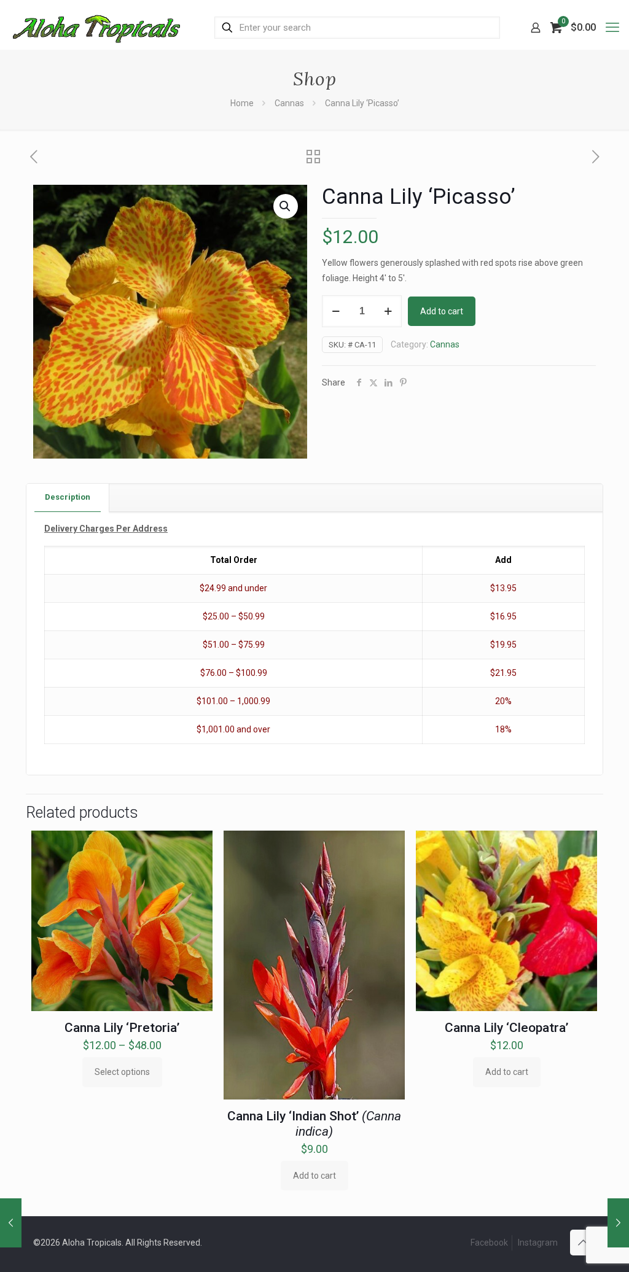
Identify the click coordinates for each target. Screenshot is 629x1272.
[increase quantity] (388, 311)
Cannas (289, 103)
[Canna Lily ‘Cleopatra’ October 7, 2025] (618, 1222)
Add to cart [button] (314, 1176)
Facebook (489, 1242)
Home (242, 103)
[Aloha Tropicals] (96, 27)
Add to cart (441, 311)
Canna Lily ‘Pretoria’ (121, 1027)
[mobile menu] (612, 27)
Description (67, 497)
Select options (122, 1072)
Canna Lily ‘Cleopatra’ (506, 1027)
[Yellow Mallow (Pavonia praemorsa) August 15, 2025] (10, 1222)
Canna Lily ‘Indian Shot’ (314, 1124)
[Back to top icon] (583, 1242)
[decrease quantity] (335, 311)
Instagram (538, 1242)
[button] (285, 206)
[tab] (67, 497)
